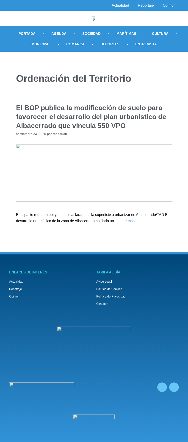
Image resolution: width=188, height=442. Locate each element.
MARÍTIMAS (126, 33)
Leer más (127, 221)
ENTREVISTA (146, 44)
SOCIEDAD (91, 33)
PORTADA (27, 33)
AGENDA (58, 33)
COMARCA (75, 44)
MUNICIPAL (40, 44)
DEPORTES (109, 44)
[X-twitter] (174, 387)
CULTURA (160, 33)
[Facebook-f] (162, 387)
